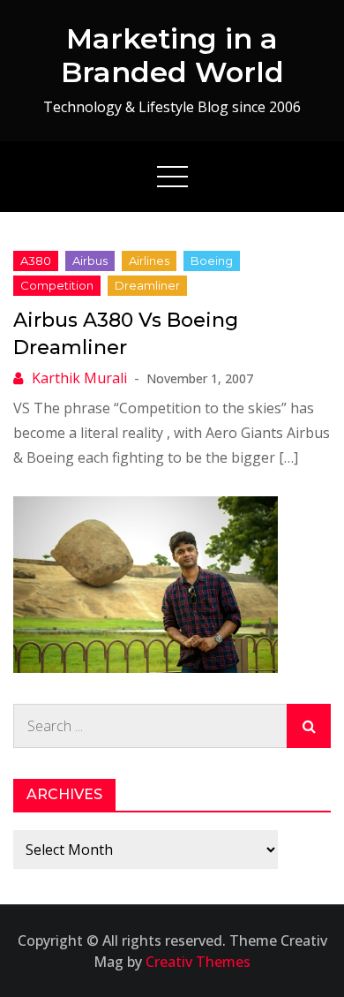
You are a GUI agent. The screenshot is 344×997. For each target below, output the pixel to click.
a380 (35, 260)
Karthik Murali (79, 378)
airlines (149, 260)
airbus (90, 260)
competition (56, 285)
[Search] (309, 726)
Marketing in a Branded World (172, 55)
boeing (212, 260)
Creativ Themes (198, 961)
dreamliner (147, 285)
